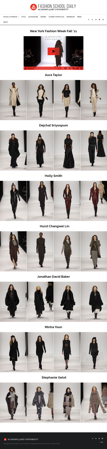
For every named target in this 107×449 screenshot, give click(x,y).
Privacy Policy (56, 443)
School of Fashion (10, 17)
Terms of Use (46, 443)
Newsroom (71, 17)
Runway (43, 17)
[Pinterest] (99, 19)
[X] (92, 19)
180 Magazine (33, 17)
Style (23, 17)
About (5, 22)
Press (79, 17)
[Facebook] (88, 19)
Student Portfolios (56, 17)
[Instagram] (96, 19)
